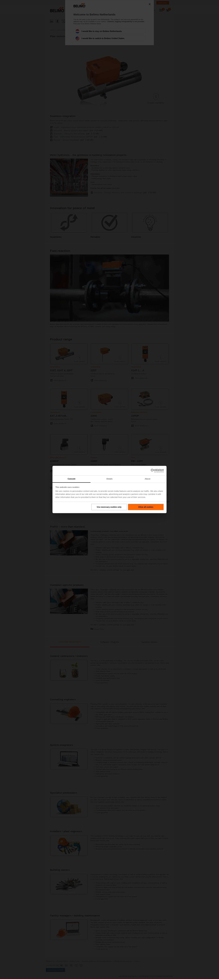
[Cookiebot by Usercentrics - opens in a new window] (153, 471)
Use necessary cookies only (109, 507)
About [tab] (147, 479)
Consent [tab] (71, 479)
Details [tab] (109, 479)
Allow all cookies (145, 507)
